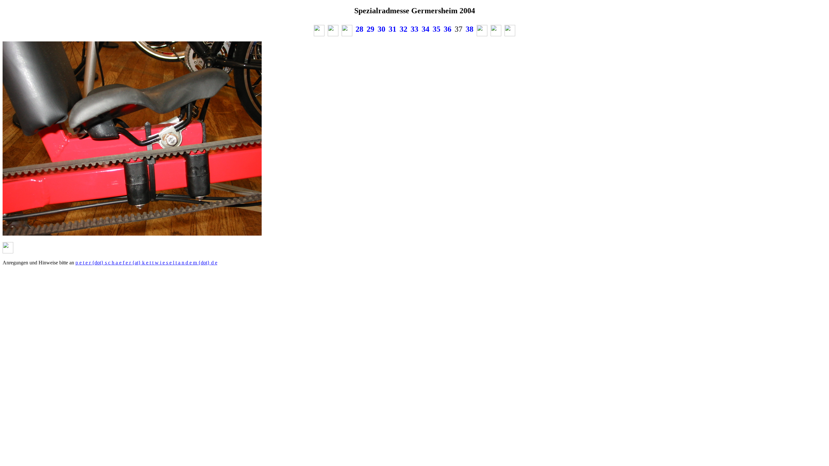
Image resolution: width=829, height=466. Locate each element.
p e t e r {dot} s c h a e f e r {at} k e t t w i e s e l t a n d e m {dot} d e (146, 262)
